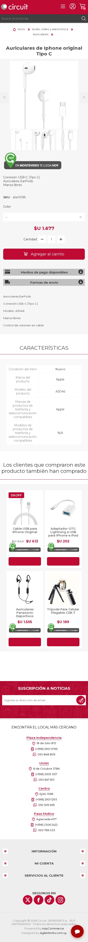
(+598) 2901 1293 (46, 799)
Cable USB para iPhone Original (24, 530)
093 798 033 (46, 830)
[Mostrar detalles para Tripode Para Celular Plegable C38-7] (63, 589)
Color (7, 206)
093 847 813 (46, 779)
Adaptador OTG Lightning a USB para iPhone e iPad (63, 532)
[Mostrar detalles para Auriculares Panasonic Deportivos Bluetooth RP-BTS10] (25, 589)
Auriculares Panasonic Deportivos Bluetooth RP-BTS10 (25, 614)
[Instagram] (60, 900)
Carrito (82, 6)
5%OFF (16, 495)
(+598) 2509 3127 (46, 774)
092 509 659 (46, 805)
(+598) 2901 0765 (46, 749)
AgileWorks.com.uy (53, 933)
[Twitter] (27, 900)
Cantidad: (30, 239)
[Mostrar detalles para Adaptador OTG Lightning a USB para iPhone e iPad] (63, 508)
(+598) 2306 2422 (46, 824)
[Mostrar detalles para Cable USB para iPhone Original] (25, 508)
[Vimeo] (49, 900)
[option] (21, 140)
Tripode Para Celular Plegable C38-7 (63, 611)
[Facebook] (38, 900)
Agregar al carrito (25, 561)
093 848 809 (46, 754)
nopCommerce (53, 928)
